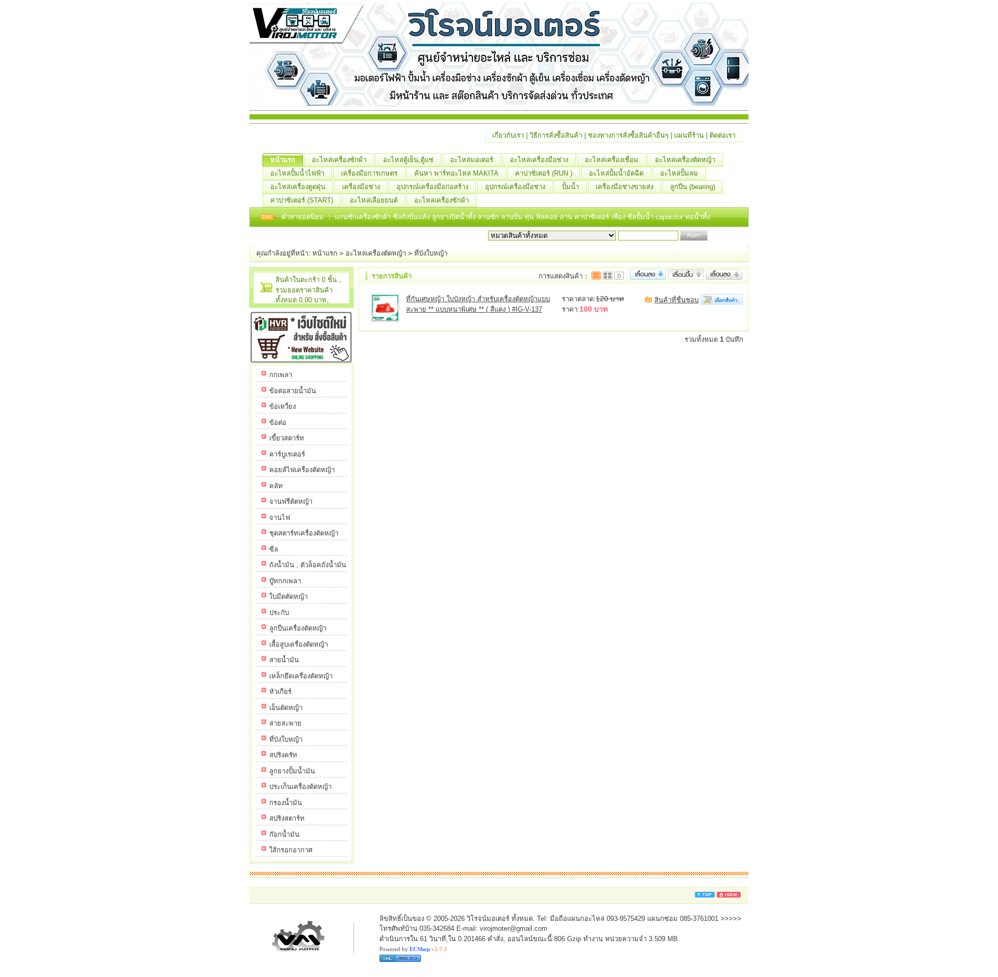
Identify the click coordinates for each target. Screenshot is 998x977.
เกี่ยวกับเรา (508, 135)
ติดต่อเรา (723, 135)
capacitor (670, 217)
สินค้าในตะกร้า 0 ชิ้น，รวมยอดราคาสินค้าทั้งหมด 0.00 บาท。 (309, 290)
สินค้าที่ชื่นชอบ (676, 300)
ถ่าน (567, 217)
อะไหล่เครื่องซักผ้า (339, 160)
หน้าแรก (282, 160)
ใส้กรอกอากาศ (290, 850)
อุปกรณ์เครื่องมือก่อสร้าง (432, 187)
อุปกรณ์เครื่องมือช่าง (515, 187)
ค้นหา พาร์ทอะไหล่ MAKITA (456, 173)
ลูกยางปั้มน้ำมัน (292, 771)
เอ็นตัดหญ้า (286, 708)
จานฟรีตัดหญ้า (290, 501)
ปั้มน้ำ (570, 187)
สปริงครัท (283, 755)
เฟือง (619, 217)
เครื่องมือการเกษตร (369, 173)
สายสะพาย (285, 723)
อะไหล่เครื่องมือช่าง (539, 160)
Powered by (413, 949)
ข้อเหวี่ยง (282, 406)
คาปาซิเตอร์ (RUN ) (543, 173)
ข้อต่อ (277, 422)
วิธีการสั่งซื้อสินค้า (556, 135)
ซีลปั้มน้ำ (641, 217)
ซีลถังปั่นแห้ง (411, 217)
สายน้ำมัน (284, 660)
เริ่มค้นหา (724, 235)
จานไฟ (279, 517)
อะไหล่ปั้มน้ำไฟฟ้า (297, 173)
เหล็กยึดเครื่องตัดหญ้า (301, 676)
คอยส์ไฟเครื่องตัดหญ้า (302, 470)
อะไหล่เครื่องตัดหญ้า (685, 160)
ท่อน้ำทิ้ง (697, 217)
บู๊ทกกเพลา (285, 581)
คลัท (276, 486)
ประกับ (279, 613)
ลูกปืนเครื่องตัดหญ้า (297, 628)
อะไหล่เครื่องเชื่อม (611, 160)
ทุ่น (530, 217)
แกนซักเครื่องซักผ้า (364, 217)
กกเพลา (280, 375)
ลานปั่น (511, 217)
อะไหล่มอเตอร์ (471, 160)
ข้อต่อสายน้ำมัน (292, 391)
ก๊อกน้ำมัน (284, 834)
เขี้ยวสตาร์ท (286, 438)
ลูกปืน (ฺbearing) (692, 187)
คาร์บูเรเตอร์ (287, 454)
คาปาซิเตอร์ (592, 217)
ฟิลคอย (548, 217)
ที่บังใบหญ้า (431, 253)
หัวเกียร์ (280, 691)
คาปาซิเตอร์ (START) (301, 200)
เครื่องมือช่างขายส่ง (624, 187)
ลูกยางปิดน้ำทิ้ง (455, 217)
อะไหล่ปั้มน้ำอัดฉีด (616, 173)
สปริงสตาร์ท (287, 818)
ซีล (273, 549)
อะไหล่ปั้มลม (679, 173)
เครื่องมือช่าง (361, 187)
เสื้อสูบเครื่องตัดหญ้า (298, 644)
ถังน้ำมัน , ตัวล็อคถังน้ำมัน (307, 565)
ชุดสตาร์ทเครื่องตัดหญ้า (303, 533)
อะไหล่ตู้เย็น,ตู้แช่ (408, 160)
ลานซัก (489, 217)
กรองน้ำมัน (285, 803)
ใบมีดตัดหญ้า (288, 596)
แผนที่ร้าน (689, 135)
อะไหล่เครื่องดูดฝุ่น (297, 187)
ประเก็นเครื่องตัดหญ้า (300, 787)
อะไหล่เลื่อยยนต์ (374, 200)
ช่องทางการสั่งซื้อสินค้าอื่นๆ (628, 135)
